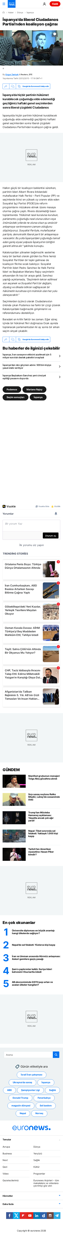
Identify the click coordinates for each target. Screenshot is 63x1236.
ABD (9, 1090)
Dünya (20, 13)
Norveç (39, 1113)
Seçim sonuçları (15, 397)
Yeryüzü (37, 1153)
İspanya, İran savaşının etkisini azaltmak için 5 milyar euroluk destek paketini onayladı (27, 356)
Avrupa (6, 1146)
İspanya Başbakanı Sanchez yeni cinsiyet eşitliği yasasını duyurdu (24, 377)
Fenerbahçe (44, 1097)
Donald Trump (20, 1097)
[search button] (56, 1054)
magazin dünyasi (20, 1105)
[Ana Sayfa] (4, 12)
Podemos (12, 389)
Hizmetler (8, 1195)
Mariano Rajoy (34, 389)
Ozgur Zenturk (12, 74)
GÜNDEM (11, 769)
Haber (11, 13)
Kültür (36, 1166)
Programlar (39, 1173)
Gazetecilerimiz (11, 1180)
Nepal (23, 1113)
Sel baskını (46, 1105)
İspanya (30, 13)
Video (6, 1173)
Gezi (5, 1166)
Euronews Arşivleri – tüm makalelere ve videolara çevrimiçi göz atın (46, 1183)
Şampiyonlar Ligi (30, 1090)
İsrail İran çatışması (31, 1074)
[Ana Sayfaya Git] (12, 4)
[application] (31, 48)
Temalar (7, 1139)
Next (5, 1160)
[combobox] (31, 1054)
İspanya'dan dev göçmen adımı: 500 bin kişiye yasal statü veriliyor (27, 366)
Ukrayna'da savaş (22, 1082)
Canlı (55, 3)
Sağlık (52, 1090)
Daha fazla (8, 1204)
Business (7, 1153)
